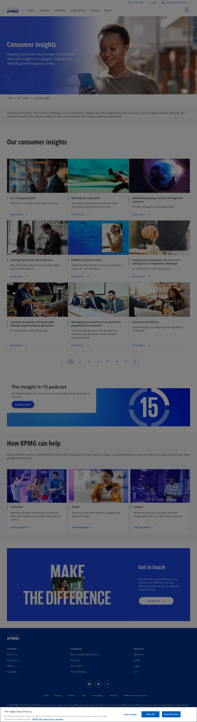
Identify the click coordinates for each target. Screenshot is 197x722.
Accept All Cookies (171, 714)
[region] (98, 714)
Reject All (150, 714)
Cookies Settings (130, 714)
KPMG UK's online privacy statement (47, 719)
